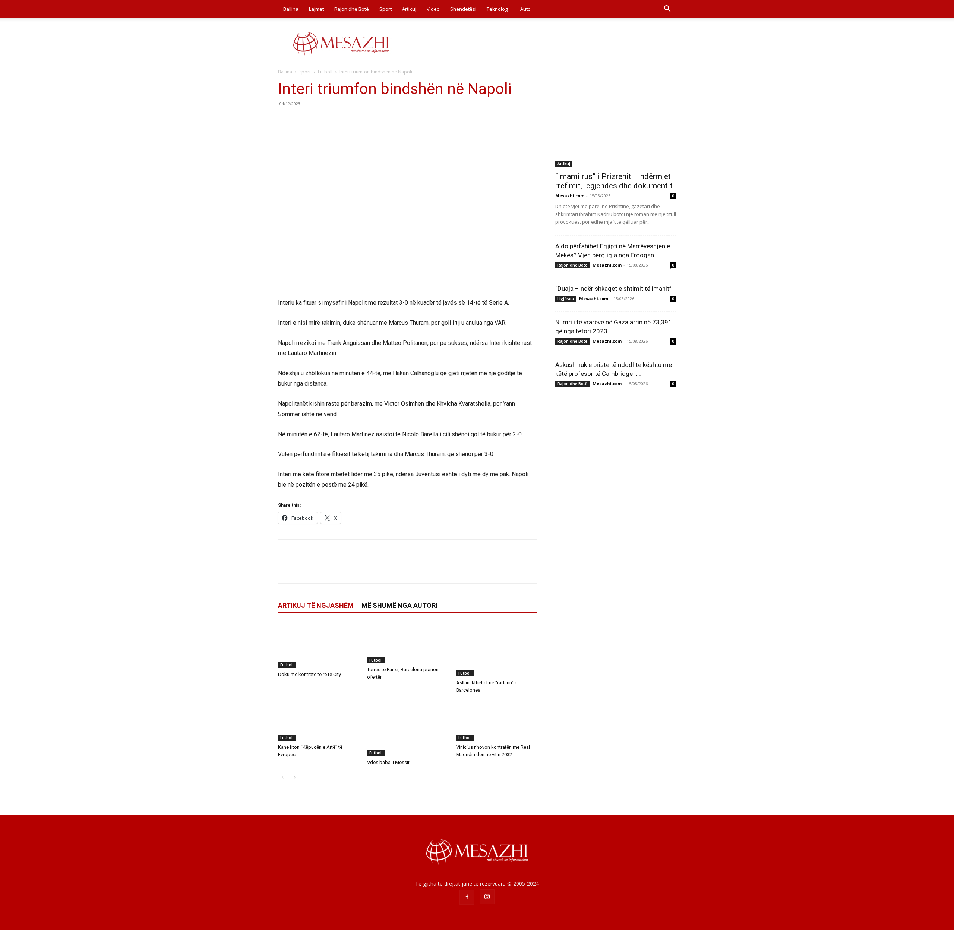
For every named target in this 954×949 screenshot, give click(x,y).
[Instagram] (487, 896)
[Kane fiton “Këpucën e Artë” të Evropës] (318, 720)
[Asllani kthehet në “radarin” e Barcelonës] (496, 649)
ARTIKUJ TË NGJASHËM (316, 605)
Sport (385, 9)
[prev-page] (282, 777)
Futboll (325, 72)
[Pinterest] (319, 120)
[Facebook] (285, 120)
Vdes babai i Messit (388, 762)
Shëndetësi (463, 9)
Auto (525, 9)
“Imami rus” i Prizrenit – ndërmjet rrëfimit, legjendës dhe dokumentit (614, 181)
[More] (354, 120)
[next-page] (294, 777)
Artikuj (409, 9)
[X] (302, 120)
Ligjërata (565, 298)
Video (433, 9)
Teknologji (498, 9)
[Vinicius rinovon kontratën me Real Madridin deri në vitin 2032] (496, 720)
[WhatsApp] (336, 120)
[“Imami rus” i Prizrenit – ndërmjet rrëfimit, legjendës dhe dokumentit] (615, 123)
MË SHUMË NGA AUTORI (399, 605)
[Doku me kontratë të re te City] (318, 645)
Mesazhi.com (569, 195)
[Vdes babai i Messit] (407, 728)
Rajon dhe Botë (351, 9)
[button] (667, 9)
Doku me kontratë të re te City (309, 674)
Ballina (290, 9)
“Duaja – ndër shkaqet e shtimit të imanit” (613, 288)
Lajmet (316, 9)
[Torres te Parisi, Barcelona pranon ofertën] (407, 643)
